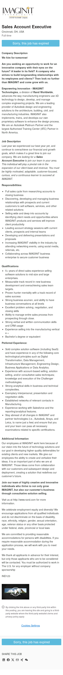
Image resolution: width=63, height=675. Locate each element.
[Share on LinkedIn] (3, 660)
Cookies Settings (30, 625)
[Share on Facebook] (8, 660)
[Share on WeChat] (26, 660)
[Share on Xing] (21, 660)
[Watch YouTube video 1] (15, 591)
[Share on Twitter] (12, 660)
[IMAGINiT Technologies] (18, 12)
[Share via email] (17, 660)
